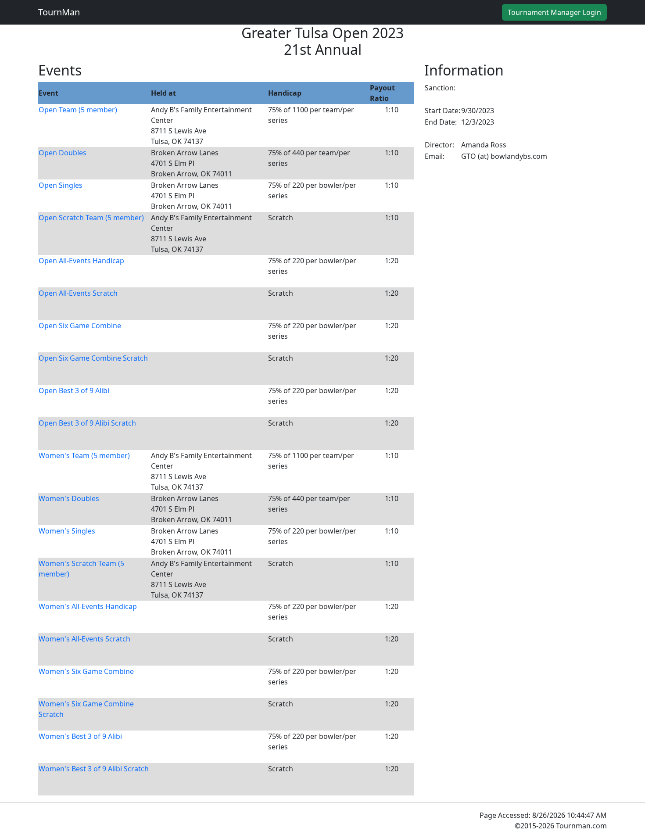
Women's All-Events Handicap (88, 606)
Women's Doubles (69, 498)
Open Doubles (62, 153)
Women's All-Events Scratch (84, 639)
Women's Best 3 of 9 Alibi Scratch (94, 769)
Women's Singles (67, 531)
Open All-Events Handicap (81, 260)
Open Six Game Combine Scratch (93, 358)
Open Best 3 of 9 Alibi (74, 390)
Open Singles (60, 185)
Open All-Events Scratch (78, 293)
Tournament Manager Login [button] (554, 12)
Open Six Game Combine (80, 325)
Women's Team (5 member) (84, 455)
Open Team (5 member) (78, 110)
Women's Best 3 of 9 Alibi (80, 736)
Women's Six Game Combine (86, 671)
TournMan (59, 12)
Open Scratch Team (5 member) (91, 217)
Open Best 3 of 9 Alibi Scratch (87, 423)
